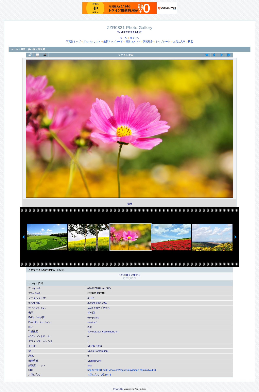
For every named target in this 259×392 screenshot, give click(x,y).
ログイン (134, 38)
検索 (190, 41)
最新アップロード (113, 41)
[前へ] (214, 55)
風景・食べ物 (28, 49)
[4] (132, 278)
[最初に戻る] (206, 55)
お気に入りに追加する (99, 374)
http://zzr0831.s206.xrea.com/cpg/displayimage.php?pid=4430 (121, 370)
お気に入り (179, 41)
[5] (135, 278)
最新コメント (133, 41)
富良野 (41, 49)
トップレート (163, 41)
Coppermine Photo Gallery (135, 389)
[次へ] (221, 55)
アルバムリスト (92, 41)
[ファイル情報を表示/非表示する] (37, 55)
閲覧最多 (148, 41)
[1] (124, 278)
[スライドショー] (45, 55)
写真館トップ (73, 41)
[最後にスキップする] (229, 55)
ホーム (123, 38)
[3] (129, 278)
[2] (127, 278)
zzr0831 (92, 293)
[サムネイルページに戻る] (30, 55)
